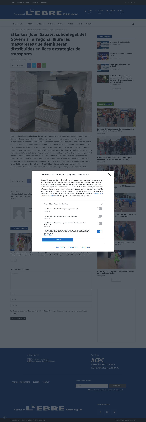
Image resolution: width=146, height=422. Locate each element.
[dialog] (73, 211)
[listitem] (73, 204)
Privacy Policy (85, 247)
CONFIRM (58, 239)
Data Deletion (61, 247)
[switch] (99, 208)
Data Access (73, 247)
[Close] (110, 175)
